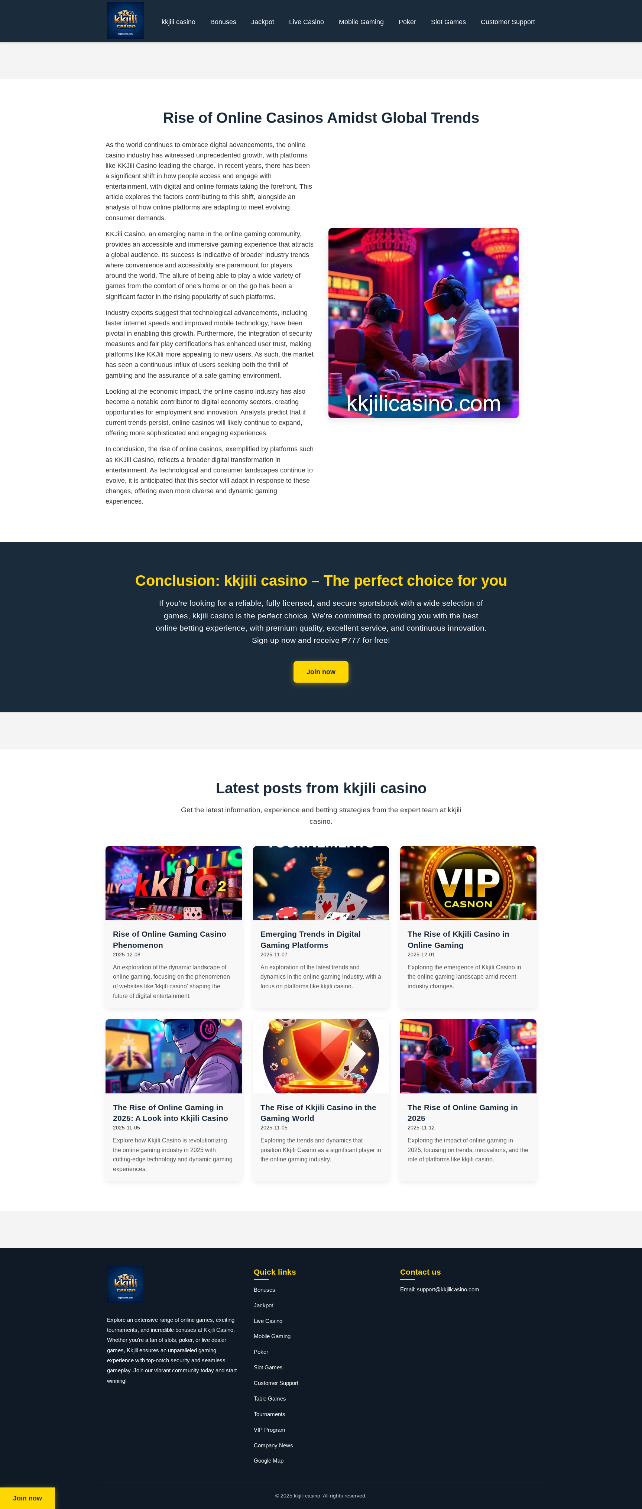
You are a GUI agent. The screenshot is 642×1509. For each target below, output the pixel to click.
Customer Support (508, 22)
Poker (407, 22)
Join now (321, 672)
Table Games (270, 1398)
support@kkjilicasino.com (448, 1289)
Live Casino (306, 22)
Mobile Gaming (361, 22)
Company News (273, 1445)
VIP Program (269, 1430)
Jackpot (262, 22)
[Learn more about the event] (321, 60)
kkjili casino (178, 22)
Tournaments (269, 1414)
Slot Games (448, 22)
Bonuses (223, 22)
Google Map (268, 1460)
